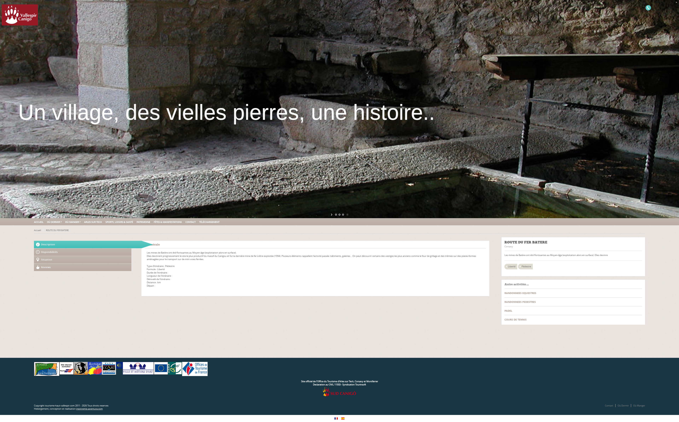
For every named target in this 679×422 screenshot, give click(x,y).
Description (48, 244)
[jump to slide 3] (343, 214)
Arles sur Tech (93, 222)
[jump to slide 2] (339, 214)
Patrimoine (143, 222)
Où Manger (639, 405)
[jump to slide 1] (336, 214)
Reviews (46, 267)
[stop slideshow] (347, 214)
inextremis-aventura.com (89, 408)
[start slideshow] (332, 214)
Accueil (38, 222)
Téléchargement (209, 222)
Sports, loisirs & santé (119, 222)
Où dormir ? (54, 222)
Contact (190, 222)
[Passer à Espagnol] (343, 418)
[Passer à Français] (336, 418)
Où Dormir (623, 405)
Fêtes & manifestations (168, 222)
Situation (46, 259)
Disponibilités (49, 252)
